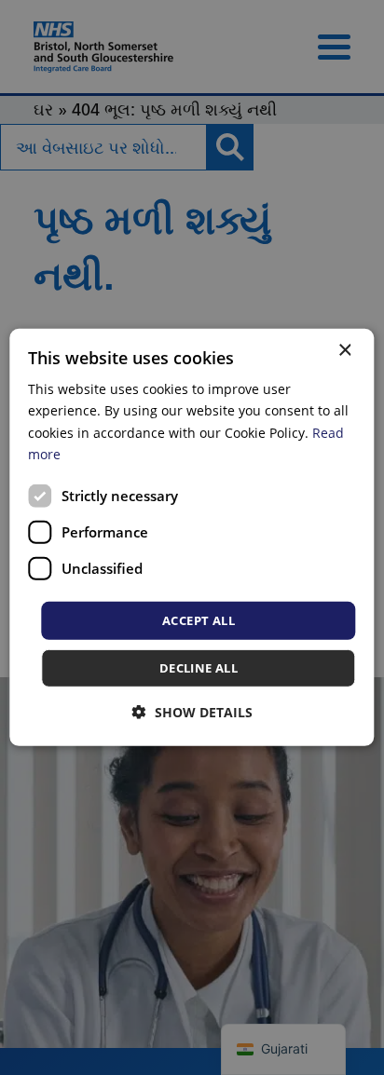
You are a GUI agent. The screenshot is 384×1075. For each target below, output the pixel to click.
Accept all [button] (198, 620)
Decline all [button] (198, 668)
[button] (192, 712)
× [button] (344, 351)
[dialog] (191, 537)
